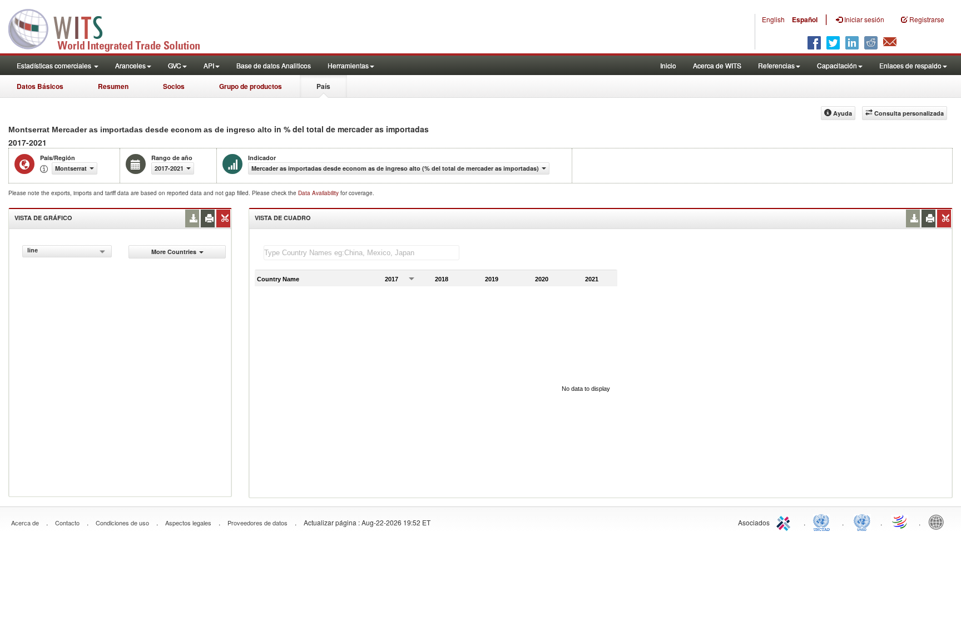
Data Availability (319, 193)
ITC (785, 521)
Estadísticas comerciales (55, 65)
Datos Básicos (40, 86)
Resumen (113, 86)
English (773, 19)
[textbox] (361, 252)
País (323, 86)
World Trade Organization (900, 521)
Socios (174, 86)
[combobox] (67, 251)
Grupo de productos (250, 86)
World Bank (939, 521)
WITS (111, 28)
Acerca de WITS (717, 65)
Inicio (668, 65)
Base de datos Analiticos (273, 65)
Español (805, 19)
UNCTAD (824, 521)
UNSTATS (862, 521)
